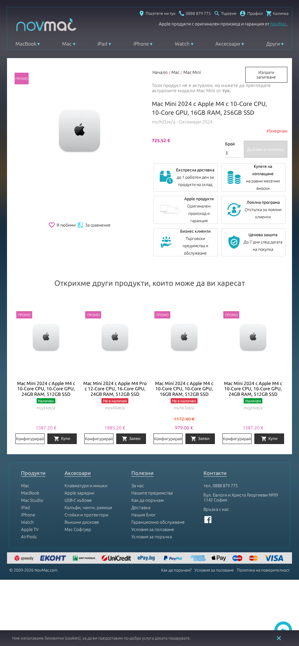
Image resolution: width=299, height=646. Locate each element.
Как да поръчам (147, 500)
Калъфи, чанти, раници (88, 507)
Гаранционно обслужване (158, 522)
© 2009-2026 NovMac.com (33, 570)
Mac (67, 43)
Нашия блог (143, 514)
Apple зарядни (79, 492)
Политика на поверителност (263, 570)
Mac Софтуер (78, 529)
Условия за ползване (152, 529)
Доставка (140, 507)
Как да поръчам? (176, 570)
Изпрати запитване (266, 74)
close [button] (278, 638)
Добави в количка (265, 149)
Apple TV (30, 529)
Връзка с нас (216, 509)
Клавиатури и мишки (86, 485)
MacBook (25, 43)
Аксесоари (227, 43)
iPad (102, 43)
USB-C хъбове (78, 500)
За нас (137, 485)
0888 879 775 (225, 485)
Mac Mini (192, 72)
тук (226, 90)
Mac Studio (32, 500)
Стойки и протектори (86, 514)
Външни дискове (82, 522)
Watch (182, 43)
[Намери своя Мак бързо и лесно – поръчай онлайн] (147, 558)
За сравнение (94, 225)
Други (273, 43)
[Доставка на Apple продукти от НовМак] (24, 558)
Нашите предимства (152, 492)
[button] (251, 13)
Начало (160, 72)
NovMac (278, 23)
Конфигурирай (30, 438)
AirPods (28, 536)
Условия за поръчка (151, 536)
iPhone (141, 43)
